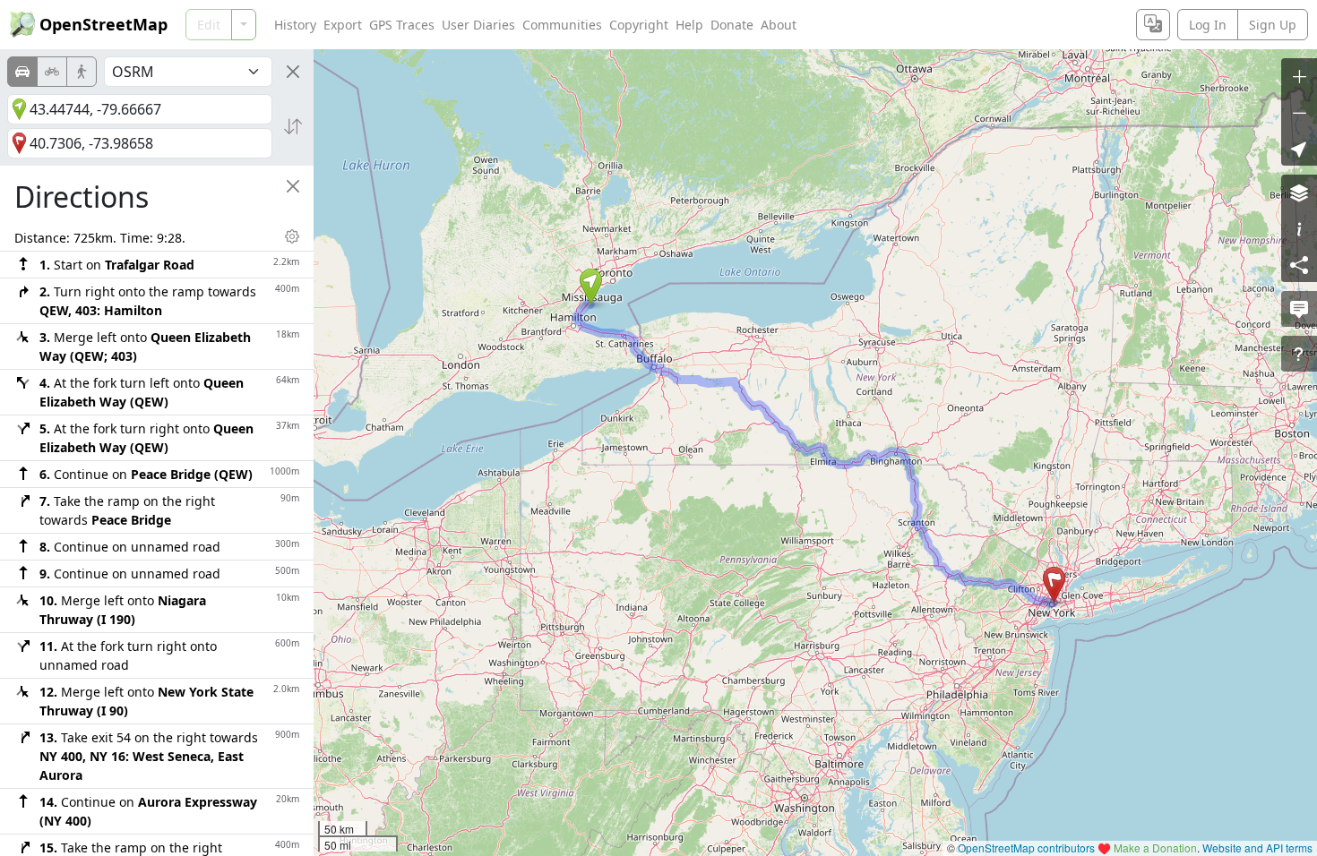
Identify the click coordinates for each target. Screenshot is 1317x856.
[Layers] (1299, 192)
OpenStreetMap (103, 24)
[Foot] (81, 71)
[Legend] (1299, 228)
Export (342, 24)
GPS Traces (402, 24)
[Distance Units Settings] (292, 236)
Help (689, 24)
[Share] (1299, 264)
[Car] (22, 71)
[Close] (293, 71)
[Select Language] (1153, 24)
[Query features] (1299, 354)
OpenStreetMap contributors (1026, 847)
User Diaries (478, 24)
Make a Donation (1155, 847)
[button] (591, 286)
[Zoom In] (1299, 76)
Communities (562, 24)
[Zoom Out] (1299, 112)
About (778, 24)
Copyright (638, 24)
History (295, 24)
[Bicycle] (52, 71)
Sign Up (1272, 24)
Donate (731, 24)
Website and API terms (1257, 847)
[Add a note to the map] (1299, 309)
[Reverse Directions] (293, 126)
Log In (1208, 24)
